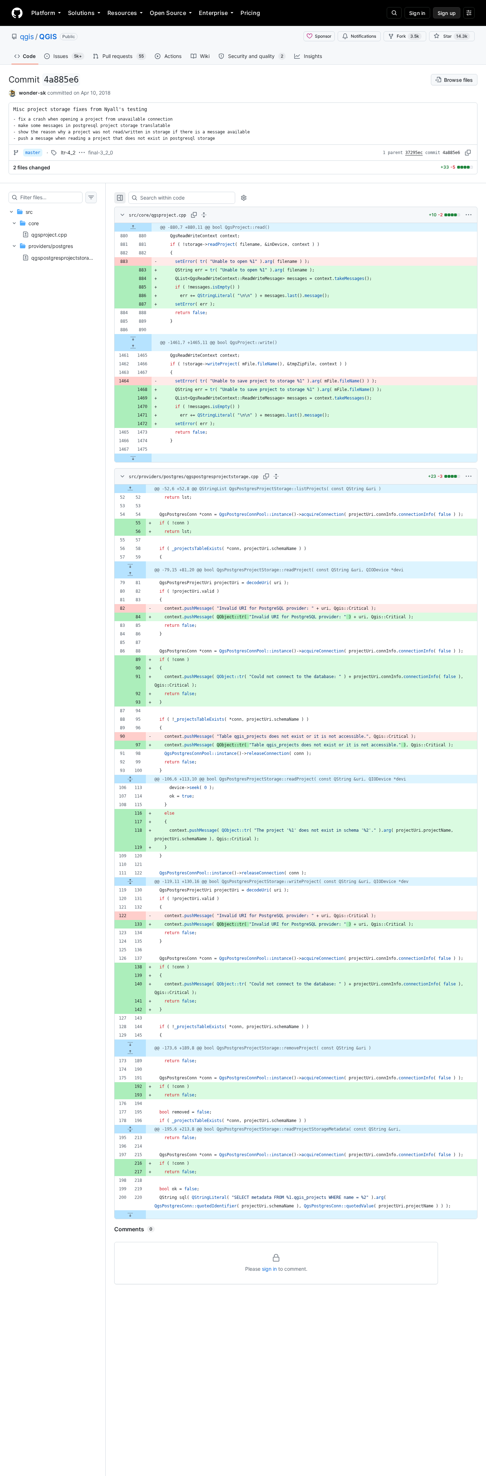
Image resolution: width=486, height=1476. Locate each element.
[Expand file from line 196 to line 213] (130, 1129)
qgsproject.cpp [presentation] (49, 235)
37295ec (414, 152)
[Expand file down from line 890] (133, 338)
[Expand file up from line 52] (130, 489)
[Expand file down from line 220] (130, 1214)
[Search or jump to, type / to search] (394, 12)
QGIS (48, 36)
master (32, 152)
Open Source (168, 12)
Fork (408, 36)
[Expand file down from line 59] (130, 565)
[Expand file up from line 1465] (133, 347)
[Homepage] (17, 12)
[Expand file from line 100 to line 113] (130, 779)
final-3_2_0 (100, 152)
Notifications (363, 36)
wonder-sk (32, 93)
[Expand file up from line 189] (130, 1052)
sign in (269, 1269)
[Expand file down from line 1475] (133, 458)
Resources (122, 12)
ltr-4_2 (68, 152)
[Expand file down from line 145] (130, 1043)
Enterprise (213, 12)
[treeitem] (53, 234)
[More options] (468, 215)
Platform (43, 12)
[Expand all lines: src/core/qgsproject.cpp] (204, 215)
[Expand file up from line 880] (133, 227)
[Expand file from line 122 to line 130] (130, 881)
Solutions (81, 12)
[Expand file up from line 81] (130, 574)
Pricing (250, 12)
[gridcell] (296, 227)
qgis (27, 36)
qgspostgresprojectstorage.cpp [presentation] (68, 257)
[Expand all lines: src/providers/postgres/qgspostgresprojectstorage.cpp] (276, 476)
